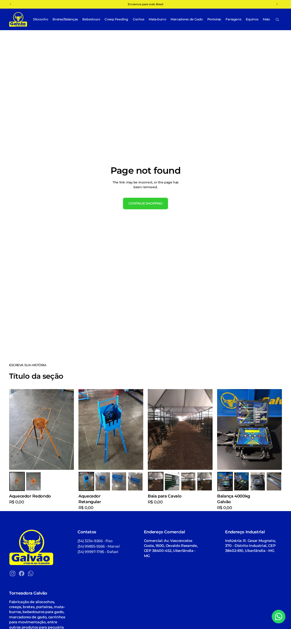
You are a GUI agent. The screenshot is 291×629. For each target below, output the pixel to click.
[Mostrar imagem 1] (17, 481)
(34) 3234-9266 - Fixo (95, 541)
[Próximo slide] (136, 429)
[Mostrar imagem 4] (135, 481)
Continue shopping (145, 203)
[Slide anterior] (85, 429)
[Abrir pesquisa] (277, 19)
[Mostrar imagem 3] (119, 481)
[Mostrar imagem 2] (33, 481)
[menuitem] (266, 19)
